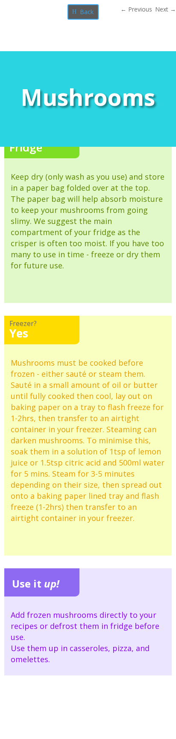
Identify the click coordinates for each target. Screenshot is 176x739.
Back (87, 12)
